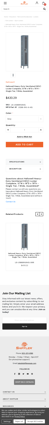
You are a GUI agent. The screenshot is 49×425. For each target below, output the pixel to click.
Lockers (35, 17)
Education (12, 17)
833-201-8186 (27, 353)
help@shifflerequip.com (27, 363)
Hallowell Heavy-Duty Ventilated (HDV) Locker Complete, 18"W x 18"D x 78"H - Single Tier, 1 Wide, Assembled (24, 255)
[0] (43, 3)
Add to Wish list (24, 137)
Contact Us (10, 201)
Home (6, 17)
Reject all (19, 421)
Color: (9, 113)
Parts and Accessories (24, 17)
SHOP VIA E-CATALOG (24, 382)
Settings (7, 421)
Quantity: (11, 125)
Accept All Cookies (35, 421)
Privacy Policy (19, 416)
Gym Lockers (19, 21)
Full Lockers (9, 21)
